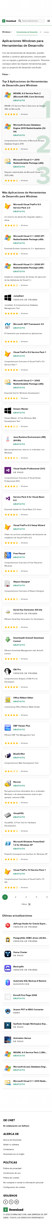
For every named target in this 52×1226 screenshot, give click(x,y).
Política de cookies (11, 1178)
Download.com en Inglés (13, 1154)
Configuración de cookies (14, 1187)
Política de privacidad (12, 1168)
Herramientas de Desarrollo (27, 32)
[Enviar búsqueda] (20, 21)
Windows (6, 32)
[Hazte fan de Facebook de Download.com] (5, 1202)
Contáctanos (8, 1149)
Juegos (46, 32)
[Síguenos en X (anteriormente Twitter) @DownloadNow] (11, 1202)
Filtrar (5, 74)
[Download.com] (9, 20)
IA (40, 32)
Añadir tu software (11, 1145)
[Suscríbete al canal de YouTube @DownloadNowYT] (16, 1202)
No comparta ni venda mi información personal (23, 1182)
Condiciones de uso (12, 1173)
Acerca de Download (12, 1140)
